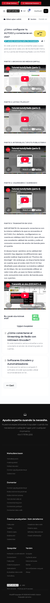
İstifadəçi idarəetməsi (35, 532)
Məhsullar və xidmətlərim (16, 554)
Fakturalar (10, 524)
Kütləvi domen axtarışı (15, 495)
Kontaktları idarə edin (15, 572)
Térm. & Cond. (11, 589)
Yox (36, 319)
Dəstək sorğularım (13, 565)
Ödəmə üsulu (12, 532)
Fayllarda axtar (31, 557)
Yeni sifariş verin (12, 459)
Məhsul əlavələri (12, 466)
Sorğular (29, 554)
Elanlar (28, 565)
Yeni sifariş (10, 576)
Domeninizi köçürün (14, 503)
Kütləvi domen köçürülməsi (17, 492)
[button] (23, 11)
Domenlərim (11, 557)
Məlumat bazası (32, 3)
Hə (36, 316)
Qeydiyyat (38, 11)
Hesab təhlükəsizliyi (34, 535)
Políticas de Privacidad (25, 589)
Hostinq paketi (12, 462)
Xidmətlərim (11, 568)
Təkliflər (9, 528)
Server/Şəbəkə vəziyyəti (34, 568)
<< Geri (10, 385)
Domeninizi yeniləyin (14, 506)
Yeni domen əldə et (14, 499)
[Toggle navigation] (4, 11)
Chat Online (11, 3)
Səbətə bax (11, 473)
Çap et (40, 33)
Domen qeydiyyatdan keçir (17, 470)
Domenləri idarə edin (14, 510)
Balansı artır (11, 535)
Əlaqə (28, 572)
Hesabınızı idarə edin (35, 524)
